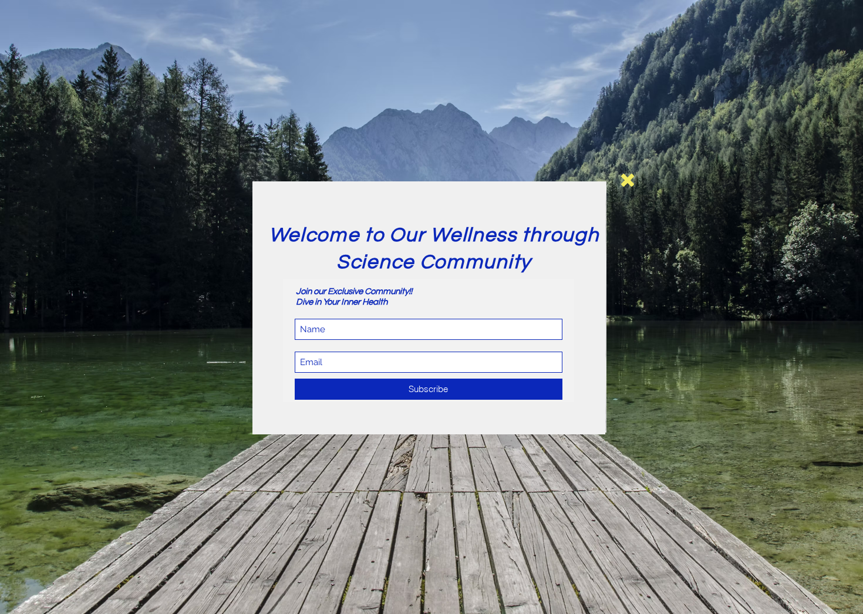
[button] (627, 180)
